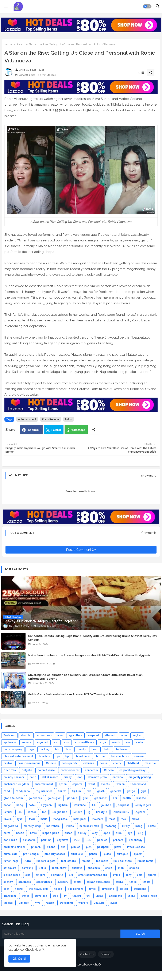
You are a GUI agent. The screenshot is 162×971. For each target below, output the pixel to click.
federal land (138, 784)
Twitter (56, 429)
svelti (77, 881)
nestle (20, 833)
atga (103, 742)
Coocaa (109, 770)
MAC (32, 819)
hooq (19, 805)
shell (121, 867)
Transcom (10, 895)
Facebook (33, 429)
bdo (68, 749)
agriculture (75, 735)
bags (31, 749)
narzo (7, 833)
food (7, 791)
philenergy (135, 840)
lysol (20, 819)
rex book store (122, 860)
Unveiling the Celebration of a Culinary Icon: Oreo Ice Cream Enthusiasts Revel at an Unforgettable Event (85, 676)
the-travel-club (38, 888)
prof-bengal (31, 854)
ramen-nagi (11, 860)
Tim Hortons (75, 888)
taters (146, 881)
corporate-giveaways (133, 770)
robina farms (145, 860)
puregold (122, 854)
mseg (138, 826)
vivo (37, 902)
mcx (123, 819)
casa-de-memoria (29, 763)
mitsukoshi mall (89, 826)
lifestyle (101, 812)
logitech (140, 812)
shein (108, 867)
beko (107, 749)
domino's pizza (97, 777)
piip (63, 847)
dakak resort (50, 777)
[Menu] (5, 6)
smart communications (92, 874)
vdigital (8, 902)
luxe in (8, 819)
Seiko (42, 867)
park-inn (46, 840)
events (105, 784)
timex (92, 888)
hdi (115, 798)
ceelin (104, 763)
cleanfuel (150, 763)
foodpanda (23, 791)
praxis (118, 847)
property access (55, 854)
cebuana (88, 763)
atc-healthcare (84, 742)
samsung (27, 867)
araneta (26, 742)
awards (116, 742)
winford (83, 902)
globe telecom (13, 798)
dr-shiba (117, 777)
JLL (94, 805)
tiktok (19, 44)
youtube (99, 902)
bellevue (122, 749)
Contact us (86, 954)
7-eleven (9, 735)
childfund (133, 763)
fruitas (62, 791)
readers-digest (45, 860)
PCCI (77, 840)
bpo (67, 756)
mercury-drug (32, 826)
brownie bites (120, 756)
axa (128, 742)
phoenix (36, 847)
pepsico (102, 840)
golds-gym (54, 798)
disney (67, 777)
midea (70, 826)
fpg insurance (44, 791)
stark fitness (44, 881)
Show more (149, 475)
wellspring (66, 902)
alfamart (110, 735)
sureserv (63, 881)
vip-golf (24, 902)
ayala (139, 742)
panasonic (29, 840)
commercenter (70, 770)
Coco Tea (10, 770)
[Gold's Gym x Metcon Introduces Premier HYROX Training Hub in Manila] (13, 699)
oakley (82, 833)
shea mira (94, 867)
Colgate (27, 770)
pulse (107, 854)
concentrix (91, 770)
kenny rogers (143, 805)
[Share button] (94, 429)
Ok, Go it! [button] (19, 958)
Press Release (50, 419)
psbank (93, 854)
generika (115, 791)
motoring (110, 826)
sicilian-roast (12, 874)
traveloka (41, 895)
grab (86, 798)
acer (60, 735)
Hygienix (46, 805)
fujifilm (76, 791)
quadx (138, 854)
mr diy (126, 826)
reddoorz (102, 860)
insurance (80, 805)
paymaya (62, 840)
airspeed (93, 735)
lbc (44, 812)
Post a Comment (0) (81, 550)
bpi (58, 756)
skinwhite (57, 874)
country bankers (14, 777)
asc (56, 742)
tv (65, 895)
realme (86, 860)
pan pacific (10, 840)
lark (20, 812)
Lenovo (77, 812)
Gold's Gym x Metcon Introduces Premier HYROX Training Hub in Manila (75, 694)
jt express (123, 805)
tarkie (133, 881)
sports (152, 874)
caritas (8, 763)
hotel (32, 805)
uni (88, 895)
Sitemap (106, 954)
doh (79, 777)
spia (139, 874)
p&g (140, 833)
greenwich (100, 798)
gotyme (72, 798)
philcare (118, 840)
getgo (131, 791)
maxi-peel (79, 819)
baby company (13, 749)
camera (139, 756)
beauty (81, 749)
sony (129, 874)
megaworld (11, 826)
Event (91, 784)
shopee (134, 867)
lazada (32, 812)
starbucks (25, 881)
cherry (117, 763)
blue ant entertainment (18, 756)
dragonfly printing (139, 777)
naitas (152, 826)
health (127, 798)
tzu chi (76, 895)
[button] (147, 6)
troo (55, 895)
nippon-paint (50, 833)
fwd (89, 791)
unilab (99, 895)
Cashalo (51, 763)
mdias (135, 819)
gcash (101, 791)
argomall (42, 742)
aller (124, 735)
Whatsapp (78, 429)
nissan (68, 833)
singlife (41, 874)
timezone (108, 888)
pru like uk (77, 854)
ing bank (63, 805)
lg (89, 812)
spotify (8, 881)
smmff (116, 874)
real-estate (68, 860)
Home (8, 44)
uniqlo (131, 895)
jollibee (106, 805)
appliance (10, 742)
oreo (119, 833)
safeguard (10, 867)
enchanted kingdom (16, 784)
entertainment (27, 419)
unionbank (115, 895)
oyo (129, 833)
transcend (140, 888)
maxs (112, 819)
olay (95, 833)
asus (66, 742)
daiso (33, 777)
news (33, 833)
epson (63, 784)
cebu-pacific (70, 763)
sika (28, 874)
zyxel (113, 902)
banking (45, 749)
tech (6, 888)
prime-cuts (11, 854)
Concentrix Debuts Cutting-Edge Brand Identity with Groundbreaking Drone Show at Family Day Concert (92, 637)
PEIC (89, 840)
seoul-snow (59, 867)
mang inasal (60, 819)
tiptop (124, 888)
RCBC (27, 860)
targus (120, 881)
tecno (19, 888)
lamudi (8, 812)
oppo (106, 833)
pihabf (51, 847)
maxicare (97, 819)
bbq (57, 749)
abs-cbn (26, 735)
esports (77, 784)
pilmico (75, 847)
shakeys (77, 867)
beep (95, 749)
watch (50, 902)
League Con (59, 812)
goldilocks (35, 798)
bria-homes (83, 756)
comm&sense (46, 770)
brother (101, 756)
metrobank (53, 826)
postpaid (103, 847)
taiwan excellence (98, 881)
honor (7, 805)
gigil (143, 791)
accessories (44, 735)
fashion (120, 784)
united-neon (149, 895)
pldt (89, 847)
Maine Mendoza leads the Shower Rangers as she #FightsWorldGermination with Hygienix (89, 655)
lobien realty (121, 812)
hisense (141, 798)
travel (25, 895)
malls (43, 819)
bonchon (44, 756)
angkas (137, 735)
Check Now (33, 949)
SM (71, 874)
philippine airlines (15, 847)
